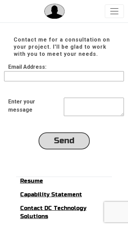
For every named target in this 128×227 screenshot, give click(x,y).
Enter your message (21, 105)
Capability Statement (51, 194)
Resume (31, 181)
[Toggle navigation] (114, 11)
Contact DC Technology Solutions (53, 212)
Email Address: (27, 67)
